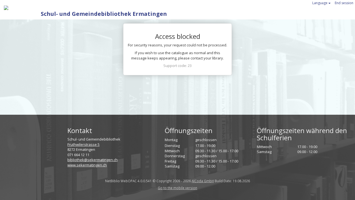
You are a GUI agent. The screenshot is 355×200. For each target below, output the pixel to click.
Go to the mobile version (177, 188)
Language (320, 3)
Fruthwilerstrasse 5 (83, 144)
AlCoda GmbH (203, 181)
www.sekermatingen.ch (87, 165)
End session (344, 3)
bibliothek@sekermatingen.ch (92, 159)
